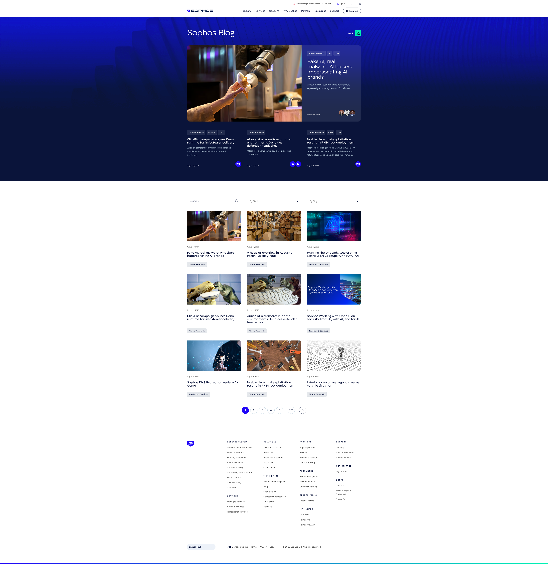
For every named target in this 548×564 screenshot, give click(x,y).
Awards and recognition (274, 481)
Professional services (237, 512)
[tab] (239, 442)
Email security (234, 477)
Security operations (236, 457)
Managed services (236, 501)
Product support (343, 457)
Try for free (341, 471)
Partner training (307, 462)
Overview (304, 514)
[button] (341, 3)
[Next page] (302, 410)
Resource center (308, 481)
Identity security (235, 462)
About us (267, 506)
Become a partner (308, 457)
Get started (352, 11)
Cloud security (234, 482)
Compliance (269, 467)
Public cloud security (273, 457)
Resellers (304, 452)
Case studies (269, 491)
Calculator (232, 487)
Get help (340, 447)
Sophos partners (308, 447)
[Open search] (352, 4)
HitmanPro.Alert (307, 524)
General (340, 485)
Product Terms (307, 500)
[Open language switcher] (360, 4)
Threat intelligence (309, 476)
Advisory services (235, 506)
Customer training (308, 486)
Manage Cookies (240, 547)
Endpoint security (235, 452)
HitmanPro (305, 519)
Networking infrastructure (239, 472)
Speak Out (341, 499)
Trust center (269, 501)
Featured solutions (272, 447)
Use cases (268, 462)
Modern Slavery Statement (343, 492)
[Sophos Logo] (200, 10)
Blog (265, 486)
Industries (268, 452)
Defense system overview (239, 447)
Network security (235, 467)
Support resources (345, 452)
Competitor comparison (274, 496)
